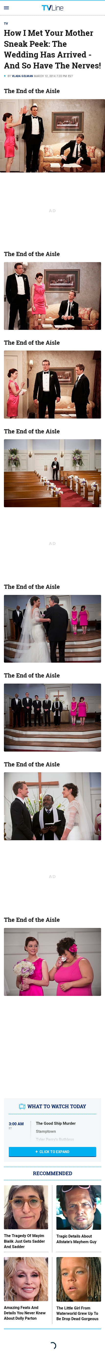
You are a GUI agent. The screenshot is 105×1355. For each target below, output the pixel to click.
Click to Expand (55, 1151)
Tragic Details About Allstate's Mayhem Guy (76, 1239)
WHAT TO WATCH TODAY (56, 1106)
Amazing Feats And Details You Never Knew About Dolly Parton (25, 1313)
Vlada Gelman (22, 76)
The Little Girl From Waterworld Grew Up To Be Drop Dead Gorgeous (77, 1314)
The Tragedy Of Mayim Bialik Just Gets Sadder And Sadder (24, 1241)
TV (6, 23)
